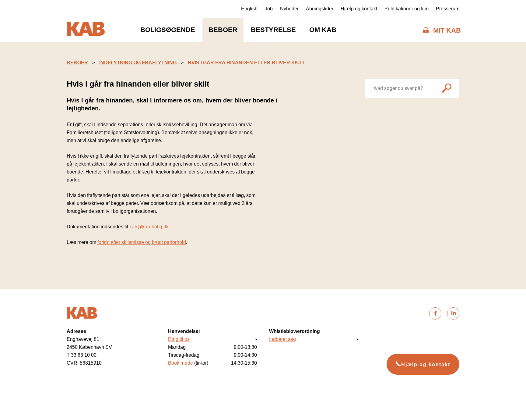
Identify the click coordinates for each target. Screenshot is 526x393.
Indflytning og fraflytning (138, 62)
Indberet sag (282, 339)
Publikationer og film (406, 8)
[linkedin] (453, 313)
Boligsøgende (167, 30)
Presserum (447, 8)
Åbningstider (319, 8)
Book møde (180, 363)
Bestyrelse (273, 30)
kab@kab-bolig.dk (149, 226)
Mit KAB (447, 30)
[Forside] (86, 30)
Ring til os (179, 339)
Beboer (223, 30)
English (249, 8)
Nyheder (289, 8)
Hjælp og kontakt (359, 8)
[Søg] (446, 89)
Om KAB (322, 30)
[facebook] (435, 313)
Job (269, 8)
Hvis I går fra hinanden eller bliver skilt (246, 62)
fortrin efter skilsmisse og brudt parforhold (141, 242)
